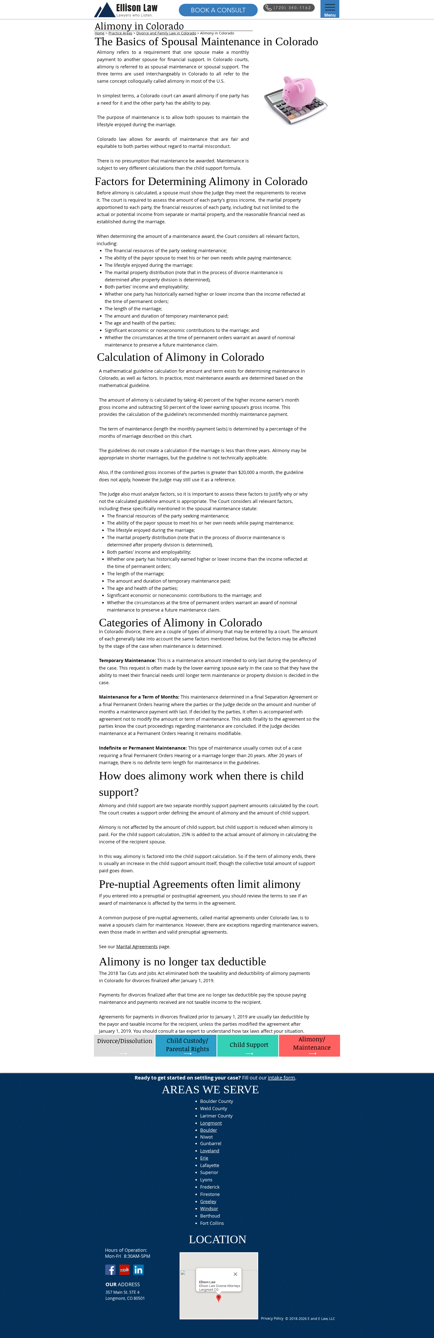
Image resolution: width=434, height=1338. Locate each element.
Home (99, 33)
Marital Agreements (137, 946)
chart (185, 436)
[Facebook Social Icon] (110, 1270)
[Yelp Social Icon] (124, 1270)
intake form (281, 1077)
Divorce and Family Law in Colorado (166, 33)
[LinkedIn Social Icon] (138, 1270)
